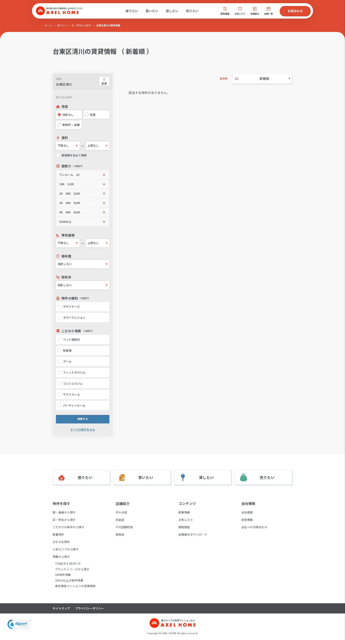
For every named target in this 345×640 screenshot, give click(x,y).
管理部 (120, 534)
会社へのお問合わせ (254, 527)
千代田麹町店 (124, 527)
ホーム (48, 25)
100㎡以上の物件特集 (69, 580)
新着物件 (58, 534)
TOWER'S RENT (66, 563)
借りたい (131, 10)
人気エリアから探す (66, 549)
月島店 (120, 520)
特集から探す (61, 557)
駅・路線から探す (64, 512)
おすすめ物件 (61, 542)
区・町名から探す (81, 25)
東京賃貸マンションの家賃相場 (75, 586)
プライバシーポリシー (89, 608)
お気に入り (185, 520)
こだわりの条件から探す (68, 527)
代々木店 (121, 512)
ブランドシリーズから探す (72, 569)
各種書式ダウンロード (192, 534)
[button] (82, 174)
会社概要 (247, 512)
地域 (58, 79)
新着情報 (184, 512)
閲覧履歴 (184, 527)
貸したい (172, 10)
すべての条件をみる (82, 429)
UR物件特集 (63, 575)
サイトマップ (61, 608)
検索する (82, 419)
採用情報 (247, 520)
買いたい (152, 10)
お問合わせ (295, 11)
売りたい (192, 10)
